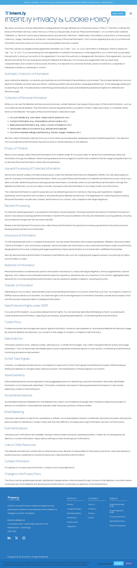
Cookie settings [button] (104, 563)
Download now (107, 2)
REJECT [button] (129, 563)
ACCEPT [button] (118, 563)
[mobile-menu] (130, 13)
